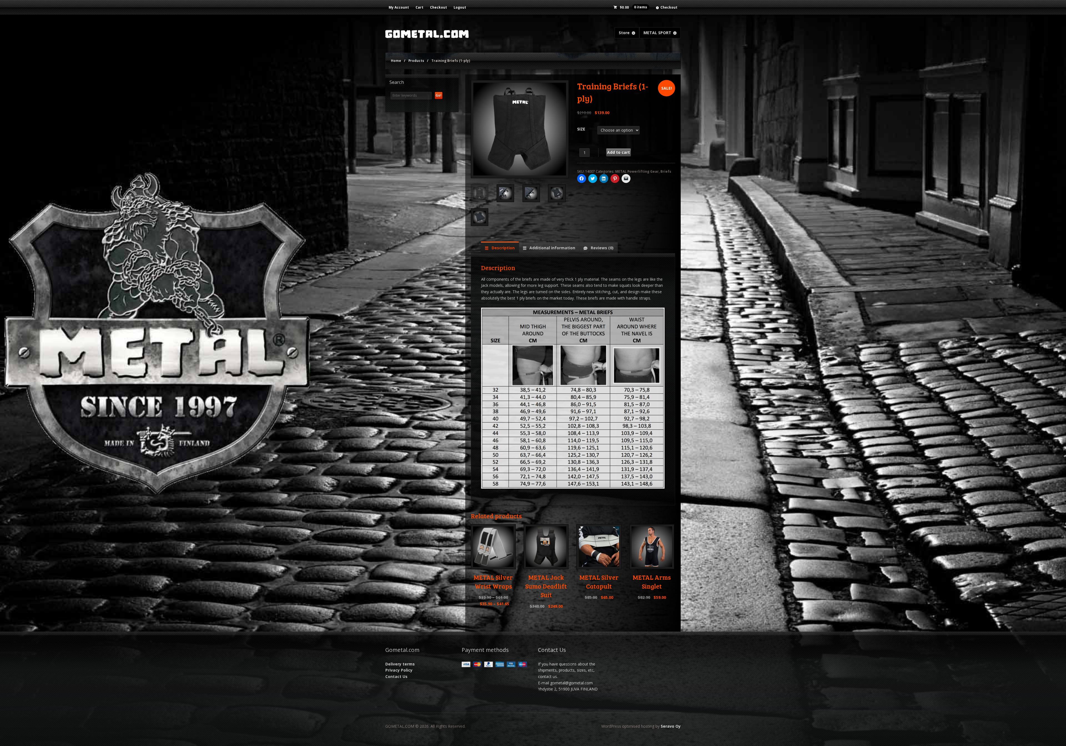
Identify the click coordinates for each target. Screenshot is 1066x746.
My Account (399, 7)
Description (503, 247)
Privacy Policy (399, 670)
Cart (419, 7)
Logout (460, 7)
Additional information (551, 247)
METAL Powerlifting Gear (637, 171)
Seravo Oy (671, 726)
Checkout (438, 7)
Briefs (665, 171)
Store (624, 32)
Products (416, 60)
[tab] (500, 247)
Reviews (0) (602, 247)
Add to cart (618, 152)
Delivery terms (400, 664)
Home (396, 60)
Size (581, 129)
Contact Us (396, 676)
